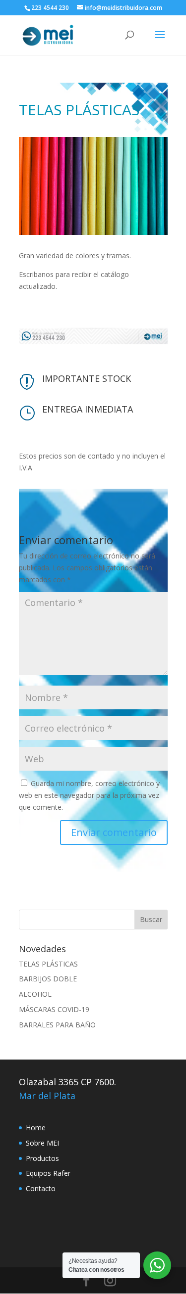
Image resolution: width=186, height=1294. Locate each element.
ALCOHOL (35, 994)
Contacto (41, 1188)
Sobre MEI (42, 1143)
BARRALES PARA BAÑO (57, 1024)
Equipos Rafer (48, 1173)
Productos (42, 1158)
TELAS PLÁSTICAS (48, 964)
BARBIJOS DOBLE (48, 978)
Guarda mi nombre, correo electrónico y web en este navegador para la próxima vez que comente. (89, 795)
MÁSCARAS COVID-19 (54, 1009)
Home (36, 1127)
